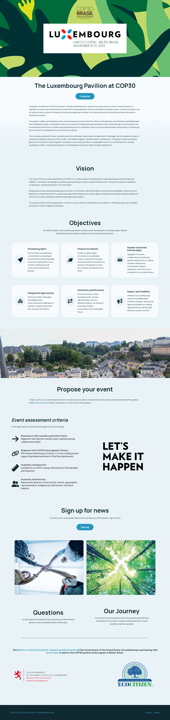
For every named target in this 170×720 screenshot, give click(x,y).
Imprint (157, 712)
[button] (85, 96)
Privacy (149, 712)
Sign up (39, 402)
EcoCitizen (52, 652)
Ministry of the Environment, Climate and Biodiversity (47, 649)
